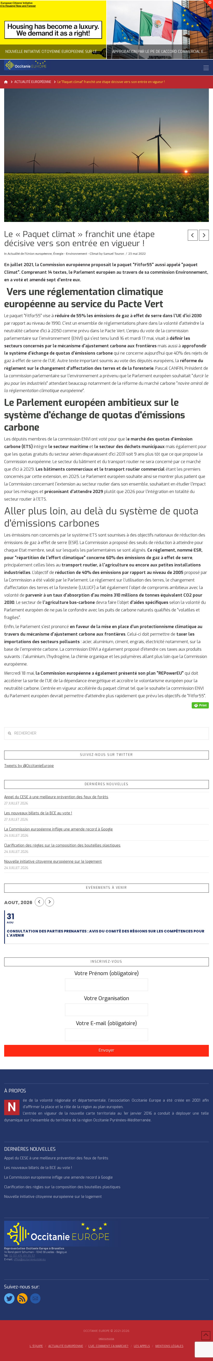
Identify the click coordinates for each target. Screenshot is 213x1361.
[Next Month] (49, 901)
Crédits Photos (106, 1338)
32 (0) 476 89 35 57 (22, 1255)
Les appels (142, 1346)
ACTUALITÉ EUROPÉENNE (65, 1346)
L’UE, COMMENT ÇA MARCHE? (108, 1346)
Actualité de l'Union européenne (30, 253)
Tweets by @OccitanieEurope (29, 765)
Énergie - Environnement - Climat (75, 253)
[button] (206, 68)
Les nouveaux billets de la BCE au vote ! (38, 813)
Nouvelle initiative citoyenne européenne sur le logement (53, 861)
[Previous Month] (39, 901)
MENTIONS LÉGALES (169, 1346)
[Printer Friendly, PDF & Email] (200, 705)
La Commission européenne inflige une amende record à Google (58, 829)
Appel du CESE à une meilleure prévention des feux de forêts (56, 797)
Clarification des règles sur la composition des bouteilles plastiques (62, 845)
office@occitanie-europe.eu (30, 1259)
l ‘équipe (36, 1346)
